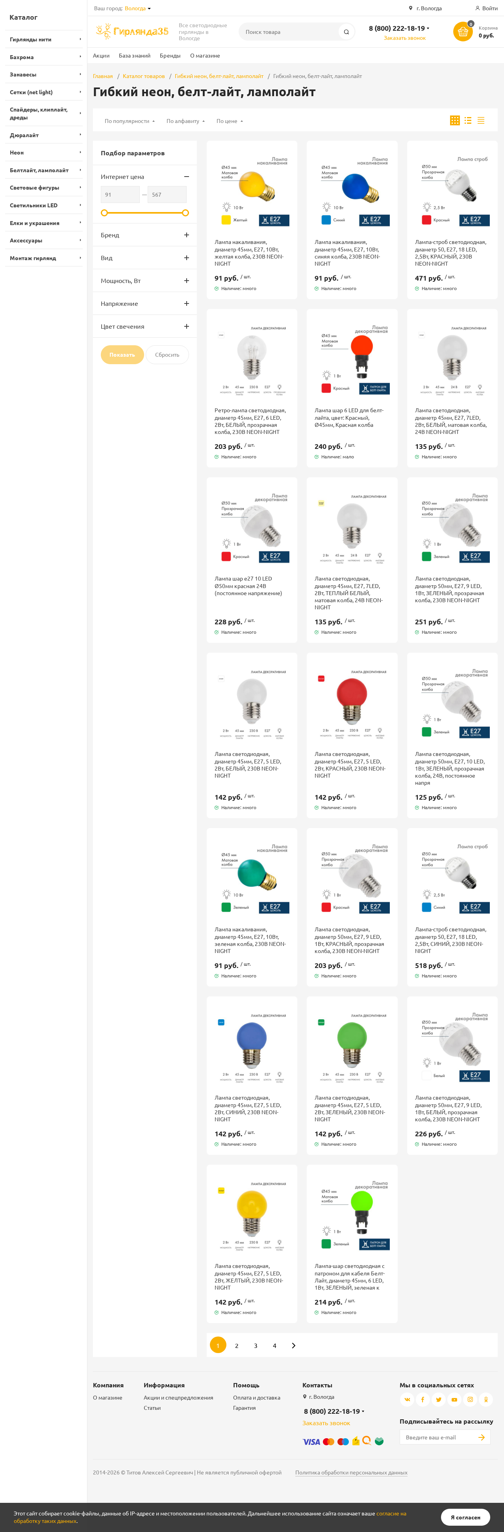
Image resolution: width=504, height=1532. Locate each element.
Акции (101, 55)
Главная (103, 75)
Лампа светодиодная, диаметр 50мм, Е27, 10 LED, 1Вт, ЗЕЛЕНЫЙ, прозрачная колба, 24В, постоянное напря (450, 768)
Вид (107, 257)
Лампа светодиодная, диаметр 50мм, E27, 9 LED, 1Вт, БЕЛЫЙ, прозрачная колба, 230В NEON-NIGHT (448, 1108)
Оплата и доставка (256, 1397)
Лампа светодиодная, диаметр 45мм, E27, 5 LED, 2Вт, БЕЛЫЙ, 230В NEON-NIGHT (248, 764)
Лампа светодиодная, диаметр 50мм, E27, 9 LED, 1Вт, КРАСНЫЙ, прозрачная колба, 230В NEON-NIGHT (349, 939)
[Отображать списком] (468, 120)
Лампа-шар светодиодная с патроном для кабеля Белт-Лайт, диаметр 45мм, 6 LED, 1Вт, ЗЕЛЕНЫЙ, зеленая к (350, 1276)
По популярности (127, 120)
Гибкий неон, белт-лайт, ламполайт (219, 75)
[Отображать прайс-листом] (481, 120)
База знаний (135, 55)
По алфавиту (183, 120)
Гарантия (244, 1407)
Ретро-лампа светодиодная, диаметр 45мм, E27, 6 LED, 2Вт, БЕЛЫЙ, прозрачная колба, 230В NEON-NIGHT (250, 420)
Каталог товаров (144, 75)
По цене (227, 120)
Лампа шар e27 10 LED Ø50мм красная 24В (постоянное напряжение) (248, 585)
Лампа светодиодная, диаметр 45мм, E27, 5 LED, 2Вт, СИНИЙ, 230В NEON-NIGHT (248, 1108)
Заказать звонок (405, 37)
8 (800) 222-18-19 (397, 27)
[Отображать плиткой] (455, 120)
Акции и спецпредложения (178, 1397)
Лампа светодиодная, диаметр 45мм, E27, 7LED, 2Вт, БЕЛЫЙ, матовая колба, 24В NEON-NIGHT (451, 420)
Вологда (135, 7)
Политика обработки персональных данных (351, 1472)
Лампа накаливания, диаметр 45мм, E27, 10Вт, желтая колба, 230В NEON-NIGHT (249, 252)
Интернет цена (122, 176)
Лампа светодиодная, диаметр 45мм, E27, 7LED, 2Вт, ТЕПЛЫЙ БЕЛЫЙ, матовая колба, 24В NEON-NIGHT (349, 593)
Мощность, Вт (121, 280)
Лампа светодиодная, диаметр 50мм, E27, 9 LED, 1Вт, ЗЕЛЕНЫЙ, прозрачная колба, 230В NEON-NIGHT (449, 589)
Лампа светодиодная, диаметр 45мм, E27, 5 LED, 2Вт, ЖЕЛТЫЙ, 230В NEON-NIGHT (249, 1276)
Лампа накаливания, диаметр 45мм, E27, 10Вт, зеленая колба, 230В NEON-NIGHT (250, 939)
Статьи (152, 1407)
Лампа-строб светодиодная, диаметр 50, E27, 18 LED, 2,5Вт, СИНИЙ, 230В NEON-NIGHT (450, 939)
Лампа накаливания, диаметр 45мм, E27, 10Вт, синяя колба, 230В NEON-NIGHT (347, 252)
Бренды (170, 55)
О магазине (205, 55)
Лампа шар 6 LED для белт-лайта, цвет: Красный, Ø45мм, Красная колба (349, 417)
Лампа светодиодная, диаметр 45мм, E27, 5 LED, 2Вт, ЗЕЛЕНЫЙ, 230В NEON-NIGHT (350, 1108)
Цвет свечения (123, 326)
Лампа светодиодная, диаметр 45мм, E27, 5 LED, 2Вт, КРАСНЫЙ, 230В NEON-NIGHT (350, 764)
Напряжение (119, 303)
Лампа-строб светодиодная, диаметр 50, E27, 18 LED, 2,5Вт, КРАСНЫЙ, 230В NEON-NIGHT (450, 252)
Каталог (23, 16)
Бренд (110, 234)
